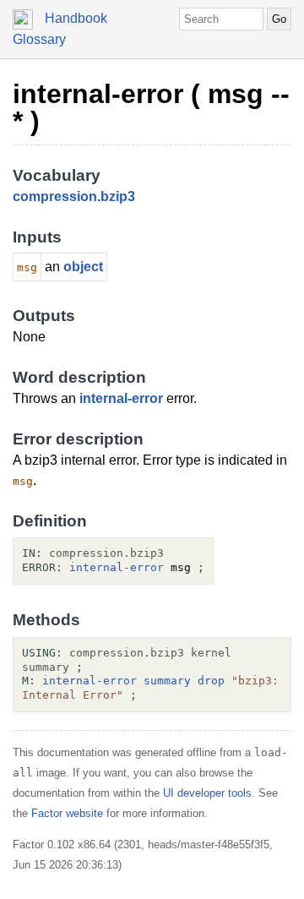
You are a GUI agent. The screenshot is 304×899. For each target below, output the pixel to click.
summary (167, 680)
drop (211, 680)
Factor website (67, 813)
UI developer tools (207, 793)
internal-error (121, 398)
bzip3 (117, 196)
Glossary (39, 39)
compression (55, 196)
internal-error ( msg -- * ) (151, 107)
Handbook (76, 18)
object (83, 266)
